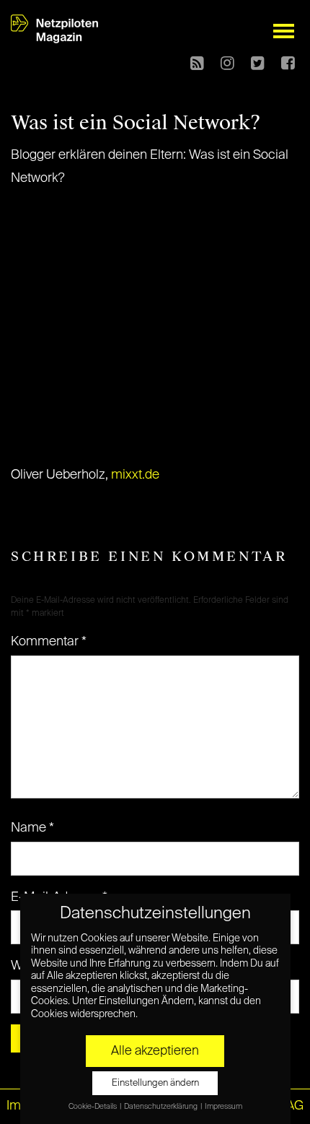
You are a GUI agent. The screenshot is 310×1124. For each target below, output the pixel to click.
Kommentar (49, 641)
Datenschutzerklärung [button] (161, 1106)
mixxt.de (135, 475)
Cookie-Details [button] (93, 1106)
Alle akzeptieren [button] (155, 1051)
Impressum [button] (223, 1106)
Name (32, 828)
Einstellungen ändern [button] (155, 1083)
